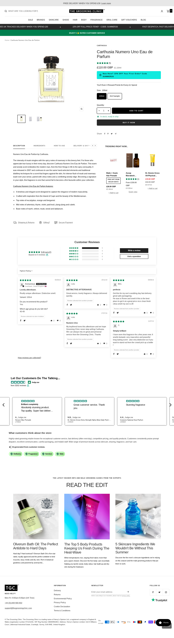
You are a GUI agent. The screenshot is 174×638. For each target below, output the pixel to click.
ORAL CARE (111, 20)
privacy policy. (126, 595)
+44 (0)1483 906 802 (13, 603)
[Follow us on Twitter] (159, 592)
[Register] (128, 592)
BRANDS (41, 20)
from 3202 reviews (18, 385)
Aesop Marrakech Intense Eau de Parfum (132, 174)
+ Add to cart (113, 193)
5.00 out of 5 (46, 252)
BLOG (143, 20)
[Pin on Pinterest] (108, 134)
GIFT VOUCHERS (129, 20)
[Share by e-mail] (115, 134)
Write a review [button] (134, 250)
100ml (101, 96)
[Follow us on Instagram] (166, 592)
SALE (30, 20)
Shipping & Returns (26, 223)
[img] (25, 280)
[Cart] (168, 11)
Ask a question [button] (134, 256)
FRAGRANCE (96, 20)
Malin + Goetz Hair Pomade (112, 174)
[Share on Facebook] (104, 134)
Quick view (133, 192)
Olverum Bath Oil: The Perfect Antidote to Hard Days (35, 546)
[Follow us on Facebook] (153, 592)
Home (7, 40)
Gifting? (46, 223)
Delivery (57, 591)
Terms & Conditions (62, 611)
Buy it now (129, 122)
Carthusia (102, 45)
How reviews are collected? (29, 358)
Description (19, 146)
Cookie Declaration (62, 607)
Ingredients (39, 146)
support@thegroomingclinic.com (18, 608)
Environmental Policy (63, 599)
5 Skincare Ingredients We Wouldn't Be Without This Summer (135, 548)
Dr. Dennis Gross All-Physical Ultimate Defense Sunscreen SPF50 (152, 174)
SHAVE (65, 20)
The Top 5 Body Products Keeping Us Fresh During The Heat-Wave (86, 548)
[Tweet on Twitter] (112, 134)
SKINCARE (54, 20)
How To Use (59, 146)
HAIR (75, 20)
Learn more (106, 3)
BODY (84, 20)
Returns (57, 595)
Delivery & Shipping (83, 146)
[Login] (162, 11)
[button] (103, 63)
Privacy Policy (60, 602)
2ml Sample (115, 96)
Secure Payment (66, 223)
